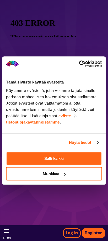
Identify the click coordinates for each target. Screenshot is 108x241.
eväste (64, 116)
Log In (72, 233)
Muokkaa (51, 173)
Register (93, 233)
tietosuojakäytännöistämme (33, 122)
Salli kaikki (54, 158)
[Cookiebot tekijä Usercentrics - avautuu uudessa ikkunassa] (79, 63)
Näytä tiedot (80, 142)
